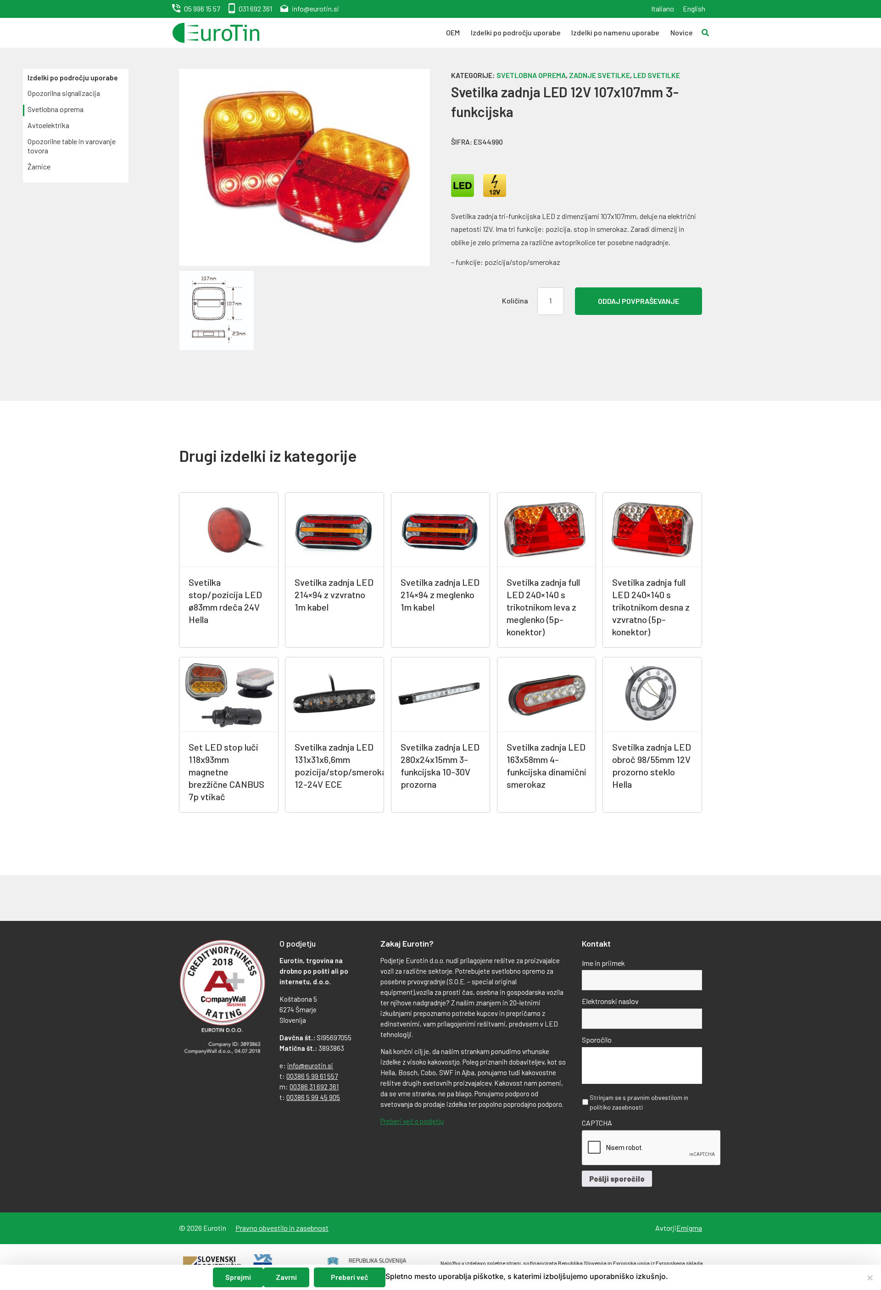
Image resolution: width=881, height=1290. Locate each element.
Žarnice (39, 166)
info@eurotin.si (315, 8)
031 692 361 (255, 8)
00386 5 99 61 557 (312, 1076)
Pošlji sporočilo (617, 1178)
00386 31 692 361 (314, 1086)
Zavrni (286, 1277)
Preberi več (349, 1277)
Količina (515, 300)
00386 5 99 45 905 (313, 1097)
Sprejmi (238, 1277)
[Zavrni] (869, 1277)
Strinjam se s (639, 1102)
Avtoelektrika (48, 125)
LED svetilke (656, 75)
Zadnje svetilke (599, 75)
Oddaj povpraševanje (638, 301)
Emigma (689, 1227)
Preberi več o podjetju (412, 1121)
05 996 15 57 (202, 8)
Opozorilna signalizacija (64, 93)
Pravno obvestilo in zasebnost (282, 1227)
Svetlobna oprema (56, 109)
